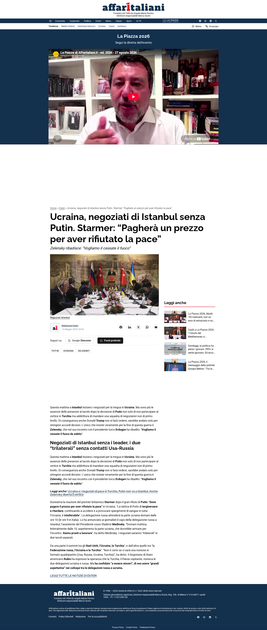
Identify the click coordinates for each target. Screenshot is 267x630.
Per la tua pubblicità (97, 616)
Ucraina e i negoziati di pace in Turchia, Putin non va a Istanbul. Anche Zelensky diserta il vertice (104, 493)
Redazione (81, 616)
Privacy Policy (118, 627)
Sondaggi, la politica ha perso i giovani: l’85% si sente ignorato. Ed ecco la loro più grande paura (201, 349)
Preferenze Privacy (147, 627)
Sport (129, 21)
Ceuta (111, 26)
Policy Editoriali (66, 616)
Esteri (98, 21)
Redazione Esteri (70, 325)
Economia (60, 21)
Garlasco (122, 26)
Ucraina (102, 26)
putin (55, 351)
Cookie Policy (131, 627)
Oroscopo (213, 26)
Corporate (74, 21)
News (108, 21)
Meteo (198, 26)
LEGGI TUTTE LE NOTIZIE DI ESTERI (73, 575)
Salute (119, 21)
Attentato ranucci (86, 26)
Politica (87, 21)
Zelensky (84, 351)
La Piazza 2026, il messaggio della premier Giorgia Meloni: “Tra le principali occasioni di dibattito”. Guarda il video (201, 365)
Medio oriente (68, 26)
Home (53, 208)
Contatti (52, 616)
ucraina (68, 351)
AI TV (138, 21)
